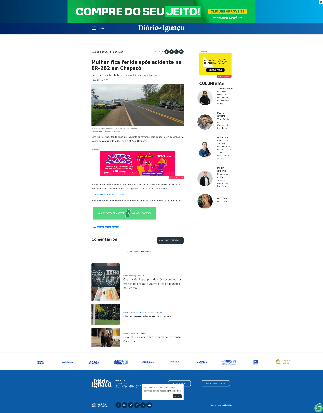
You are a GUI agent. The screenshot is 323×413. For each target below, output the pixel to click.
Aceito (177, 396)
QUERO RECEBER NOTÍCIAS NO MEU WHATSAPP (124, 213)
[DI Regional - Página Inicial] (40, 362)
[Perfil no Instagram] (124, 405)
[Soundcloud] (149, 405)
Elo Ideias (228, 405)
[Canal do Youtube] (137, 405)
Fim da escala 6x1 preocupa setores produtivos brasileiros (223, 180)
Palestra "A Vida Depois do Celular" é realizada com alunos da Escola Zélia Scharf (224, 149)
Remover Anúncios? (176, 178)
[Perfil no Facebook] (118, 405)
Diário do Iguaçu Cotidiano (134, 333)
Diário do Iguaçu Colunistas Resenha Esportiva (143, 313)
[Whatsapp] (176, 51)
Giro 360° (222, 198)
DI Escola (222, 137)
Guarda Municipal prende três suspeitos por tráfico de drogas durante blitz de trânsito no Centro (152, 283)
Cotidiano (118, 52)
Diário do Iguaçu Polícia (133, 276)
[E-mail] (181, 51)
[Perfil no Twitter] (130, 405)
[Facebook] (166, 51)
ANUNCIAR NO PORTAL (215, 383)
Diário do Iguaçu (99, 52)
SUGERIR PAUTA (179, 383)
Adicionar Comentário (170, 240)
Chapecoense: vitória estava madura (147, 316)
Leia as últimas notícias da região (108, 194)
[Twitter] (171, 51)
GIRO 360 (222, 201)
